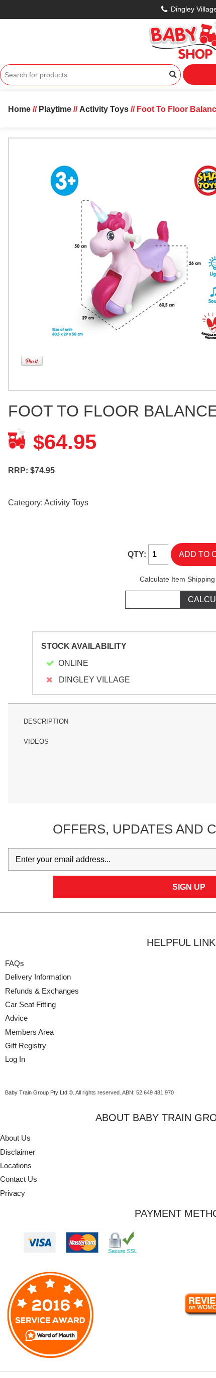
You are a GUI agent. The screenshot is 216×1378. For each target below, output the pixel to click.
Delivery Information (38, 977)
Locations (16, 1165)
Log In (15, 1059)
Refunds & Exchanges (42, 991)
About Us (15, 1138)
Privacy (12, 1193)
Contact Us (18, 1179)
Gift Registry (25, 1045)
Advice (16, 1018)
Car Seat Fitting (30, 1004)
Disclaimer (17, 1152)
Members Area (29, 1032)
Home (19, 109)
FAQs (14, 963)
